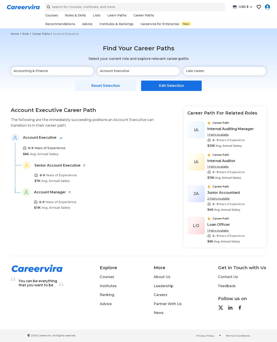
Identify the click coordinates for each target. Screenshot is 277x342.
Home (15, 33)
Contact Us (228, 277)
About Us (162, 277)
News (159, 313)
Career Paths (41, 33)
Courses (107, 277)
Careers (160, 295)
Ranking (107, 295)
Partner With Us (168, 304)
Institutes (108, 286)
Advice (106, 304)
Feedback (227, 286)
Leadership (163, 286)
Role (26, 33)
